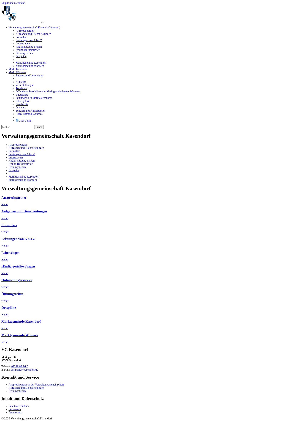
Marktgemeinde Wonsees (19, 335)
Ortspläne (8, 307)
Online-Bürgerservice (16, 280)
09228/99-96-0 (19, 366)
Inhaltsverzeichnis (19, 406)
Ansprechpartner (13, 197)
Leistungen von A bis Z (18, 239)
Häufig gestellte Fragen (18, 266)
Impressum (15, 409)
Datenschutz (15, 412)
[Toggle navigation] (42, 22)
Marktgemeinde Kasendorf (21, 321)
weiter (4, 204)
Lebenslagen (10, 253)
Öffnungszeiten (12, 294)
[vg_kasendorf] (21, 21)
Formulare (9, 225)
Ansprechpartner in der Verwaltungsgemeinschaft (36, 384)
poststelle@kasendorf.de (24, 369)
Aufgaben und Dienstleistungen (24, 211)
